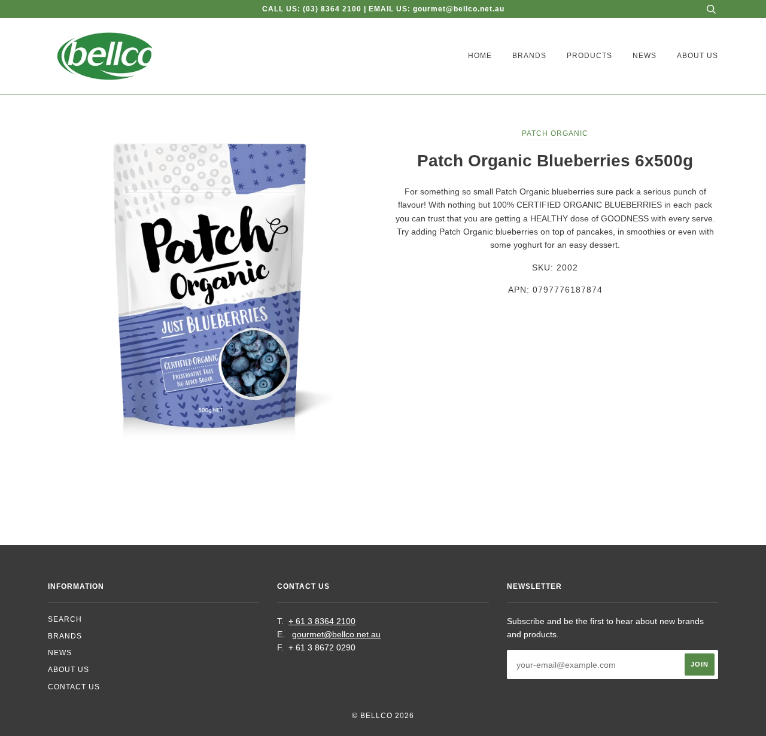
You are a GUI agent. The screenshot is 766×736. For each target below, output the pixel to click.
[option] (211, 289)
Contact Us (74, 687)
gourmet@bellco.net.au (336, 634)
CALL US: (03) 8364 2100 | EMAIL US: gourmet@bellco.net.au (383, 9)
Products (589, 55)
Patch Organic (555, 133)
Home (480, 55)
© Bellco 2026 (383, 715)
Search (65, 619)
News (644, 55)
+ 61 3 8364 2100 (321, 621)
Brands (529, 55)
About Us (697, 55)
